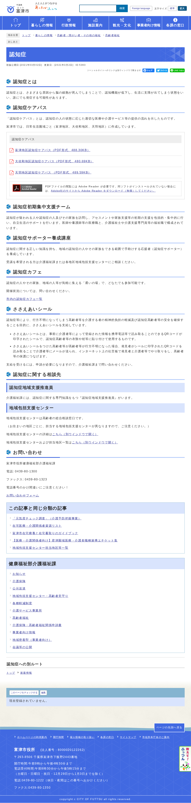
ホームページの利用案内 (32, 737)
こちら (75, 434)
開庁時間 (58, 737)
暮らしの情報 (44, 35)
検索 (122, 8)
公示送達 (19, 588)
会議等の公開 (22, 647)
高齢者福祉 (112, 35)
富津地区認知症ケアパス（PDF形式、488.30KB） (52, 150)
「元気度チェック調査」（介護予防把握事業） (47, 518)
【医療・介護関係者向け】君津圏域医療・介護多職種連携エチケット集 (65, 540)
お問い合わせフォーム (22, 495)
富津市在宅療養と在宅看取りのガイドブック (45, 533)
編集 (43, 692)
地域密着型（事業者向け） (32, 639)
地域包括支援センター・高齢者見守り (40, 596)
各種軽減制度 (22, 603)
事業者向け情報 (23, 632)
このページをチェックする (24, 692)
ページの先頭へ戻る (169, 727)
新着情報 (26, 673)
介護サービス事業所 (27, 610)
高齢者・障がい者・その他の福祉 (79, 35)
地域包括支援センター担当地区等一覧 (40, 547)
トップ (26, 35)
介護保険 (19, 581)
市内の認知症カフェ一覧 (24, 299)
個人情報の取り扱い (82, 737)
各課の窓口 (107, 737)
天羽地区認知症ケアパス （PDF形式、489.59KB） (53, 172)
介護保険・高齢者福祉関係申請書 (37, 625)
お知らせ (19, 573)
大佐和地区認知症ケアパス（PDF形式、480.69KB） (54, 161)
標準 (172, 8)
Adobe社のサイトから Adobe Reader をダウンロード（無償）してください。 (103, 190)
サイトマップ (128, 737)
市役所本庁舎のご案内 (156, 737)
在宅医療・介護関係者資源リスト (37, 525)
